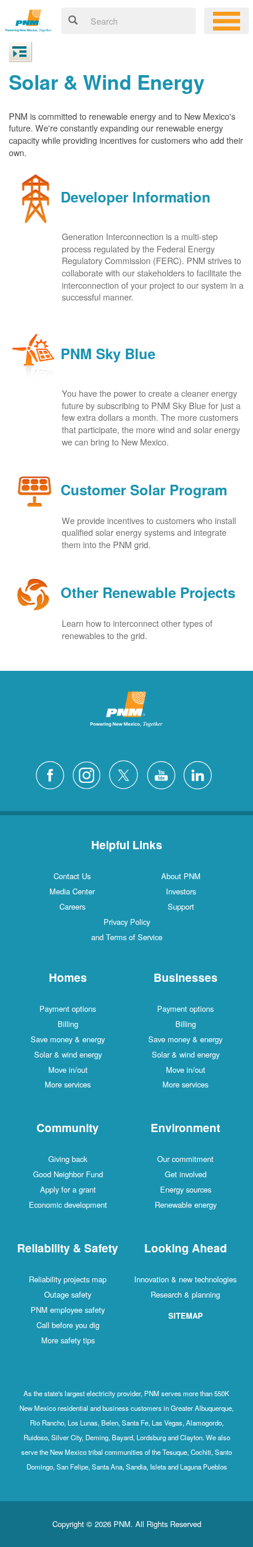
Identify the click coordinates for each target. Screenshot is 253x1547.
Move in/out (68, 1069)
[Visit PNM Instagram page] (89, 773)
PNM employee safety (68, 1309)
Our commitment (185, 1158)
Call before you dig (67, 1324)
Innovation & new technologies (185, 1279)
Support (181, 906)
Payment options (67, 1008)
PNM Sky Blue (108, 354)
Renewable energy (186, 1204)
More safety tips (68, 1340)
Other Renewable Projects (148, 593)
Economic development (68, 1204)
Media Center (72, 891)
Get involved (186, 1174)
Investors (181, 891)
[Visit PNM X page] (127, 773)
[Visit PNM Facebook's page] (53, 773)
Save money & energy (68, 1039)
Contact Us (72, 875)
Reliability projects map (67, 1279)
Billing (68, 1023)
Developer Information (136, 197)
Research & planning (185, 1294)
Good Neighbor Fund (68, 1174)
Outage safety (67, 1294)
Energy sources (185, 1189)
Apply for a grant (68, 1189)
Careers (72, 906)
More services (68, 1084)
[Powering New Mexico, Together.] (28, 19)
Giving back (67, 1158)
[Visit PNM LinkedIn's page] (201, 773)
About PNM (181, 875)
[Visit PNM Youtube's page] (164, 773)
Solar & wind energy (68, 1054)
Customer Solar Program (144, 489)
